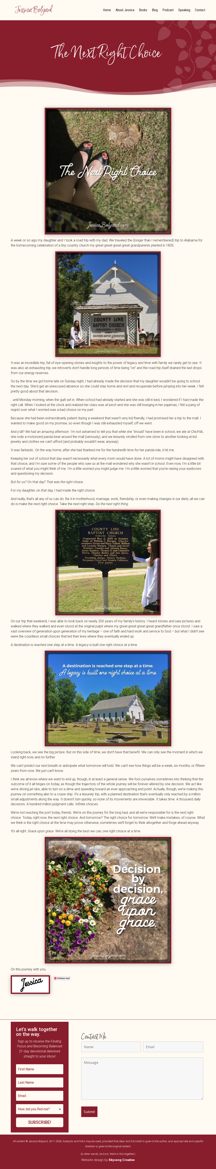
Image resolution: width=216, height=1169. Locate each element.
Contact (200, 10)
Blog (155, 10)
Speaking (184, 10)
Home (107, 10)
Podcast (168, 10)
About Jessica (125, 10)
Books (143, 10)
